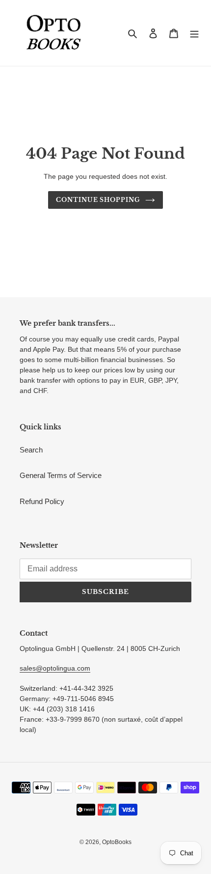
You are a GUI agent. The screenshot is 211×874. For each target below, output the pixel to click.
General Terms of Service (61, 475)
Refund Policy (42, 501)
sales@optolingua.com (55, 668)
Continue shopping (98, 199)
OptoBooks (117, 842)
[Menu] (194, 33)
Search (31, 450)
